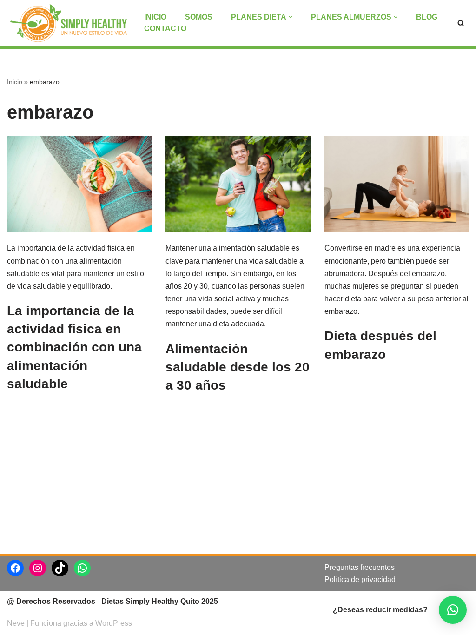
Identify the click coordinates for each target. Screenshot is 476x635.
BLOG (426, 17)
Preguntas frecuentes (359, 567)
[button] (453, 610)
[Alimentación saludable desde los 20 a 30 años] (237, 184)
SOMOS (198, 17)
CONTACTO (165, 29)
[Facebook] (15, 568)
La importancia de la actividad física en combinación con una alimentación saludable (74, 347)
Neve (16, 623)
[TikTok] (60, 568)
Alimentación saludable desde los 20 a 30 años (237, 367)
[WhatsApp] (82, 568)
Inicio (14, 82)
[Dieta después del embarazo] (396, 184)
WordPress (113, 623)
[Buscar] (460, 23)
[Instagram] (37, 568)
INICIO (155, 17)
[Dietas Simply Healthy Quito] (68, 23)
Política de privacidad (360, 579)
